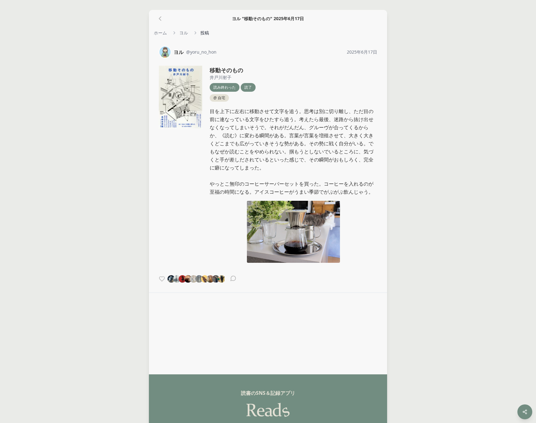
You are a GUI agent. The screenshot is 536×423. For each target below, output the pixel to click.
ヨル (183, 33)
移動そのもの (226, 70)
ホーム (160, 33)
